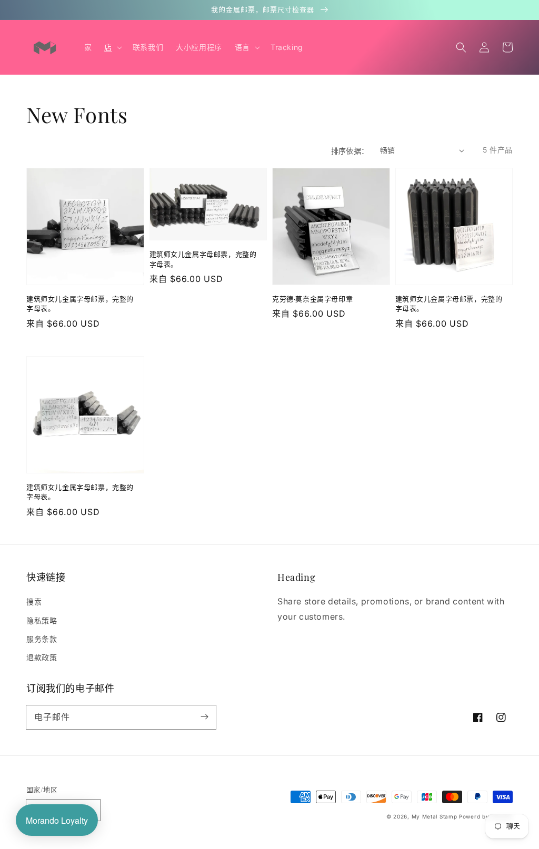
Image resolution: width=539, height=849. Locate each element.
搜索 (34, 601)
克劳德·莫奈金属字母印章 (312, 298)
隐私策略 (41, 620)
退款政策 (41, 657)
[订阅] (204, 717)
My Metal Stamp (434, 816)
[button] (461, 47)
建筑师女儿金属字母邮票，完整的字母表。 (80, 303)
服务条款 (41, 638)
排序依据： (350, 150)
